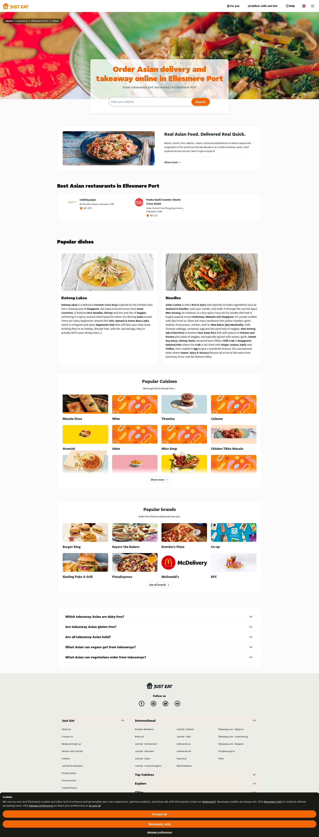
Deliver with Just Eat (264, 6)
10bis (221, 758)
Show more (171, 162)
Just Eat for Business (72, 765)
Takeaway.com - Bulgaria (230, 743)
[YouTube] (177, 703)
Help (292, 6)
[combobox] (149, 102)
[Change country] (304, 6)
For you (234, 6)
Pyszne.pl (182, 758)
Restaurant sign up (71, 743)
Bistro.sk (139, 736)
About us (66, 729)
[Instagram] (153, 703)
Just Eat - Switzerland (146, 743)
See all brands (157, 584)
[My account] (312, 6)
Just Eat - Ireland (185, 729)
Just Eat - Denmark (144, 751)
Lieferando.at (183, 743)
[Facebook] (141, 703)
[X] (165, 703)
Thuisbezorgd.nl (226, 751)
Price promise (69, 780)
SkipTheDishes (184, 765)
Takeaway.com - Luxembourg (233, 736)
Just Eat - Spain (142, 758)
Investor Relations (144, 729)
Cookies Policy (69, 787)
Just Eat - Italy (184, 736)
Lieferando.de (184, 751)
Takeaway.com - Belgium (231, 729)
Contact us (67, 736)
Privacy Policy (69, 773)
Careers (66, 758)
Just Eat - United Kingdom (148, 765)
